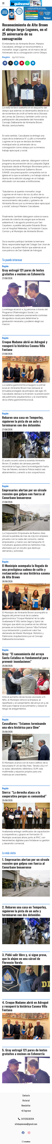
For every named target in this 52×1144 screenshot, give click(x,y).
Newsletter (26, 1105)
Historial (26, 1100)
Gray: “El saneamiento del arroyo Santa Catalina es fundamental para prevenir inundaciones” (25, 658)
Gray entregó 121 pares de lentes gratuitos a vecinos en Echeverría (23, 272)
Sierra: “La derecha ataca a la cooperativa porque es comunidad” (24, 794)
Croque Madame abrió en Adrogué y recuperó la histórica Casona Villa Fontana (24, 346)
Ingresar (27, 1110)
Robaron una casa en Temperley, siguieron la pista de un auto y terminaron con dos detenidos (22, 421)
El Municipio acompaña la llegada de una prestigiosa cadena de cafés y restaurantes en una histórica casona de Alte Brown (26, 571)
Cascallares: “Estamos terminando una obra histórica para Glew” (24, 725)
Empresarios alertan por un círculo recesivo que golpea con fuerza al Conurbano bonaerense (24, 494)
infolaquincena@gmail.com (26, 1124)
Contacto (26, 1095)
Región (6, 57)
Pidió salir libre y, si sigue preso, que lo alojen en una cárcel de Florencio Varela (24, 959)
